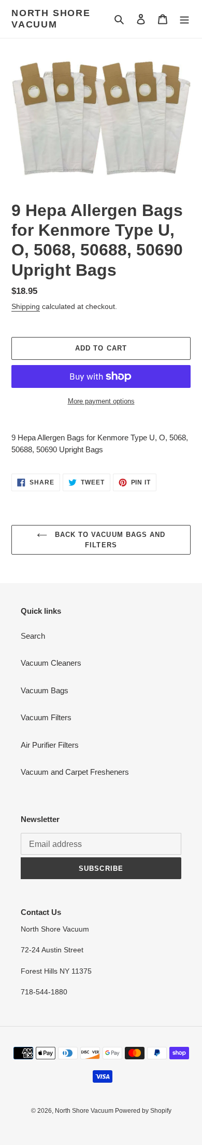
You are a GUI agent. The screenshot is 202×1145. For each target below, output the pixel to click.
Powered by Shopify (143, 1110)
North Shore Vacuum (51, 19)
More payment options (101, 401)
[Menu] (184, 19)
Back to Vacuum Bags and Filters (108, 540)
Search (33, 635)
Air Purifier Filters (50, 744)
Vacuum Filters (46, 717)
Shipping (25, 306)
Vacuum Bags (44, 690)
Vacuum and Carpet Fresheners (75, 771)
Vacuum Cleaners (51, 662)
